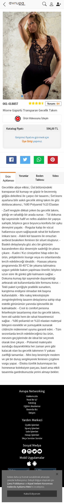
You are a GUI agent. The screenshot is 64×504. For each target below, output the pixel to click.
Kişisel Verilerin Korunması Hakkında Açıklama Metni (30, 485)
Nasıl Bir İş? (32, 399)
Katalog (32, 402)
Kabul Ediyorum (32, 493)
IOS (29, 463)
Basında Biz (32, 409)
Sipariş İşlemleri (32, 428)
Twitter (34, 451)
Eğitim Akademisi (32, 406)
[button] (55, 55)
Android (34, 463)
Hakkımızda (32, 396)
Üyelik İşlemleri (32, 424)
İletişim (32, 412)
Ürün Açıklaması (8, 178)
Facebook (24, 451)
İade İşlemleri (32, 431)
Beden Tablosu (39, 177)
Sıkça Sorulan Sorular (32, 438)
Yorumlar (23, 176)
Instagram (29, 451)
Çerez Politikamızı (16, 483)
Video (55, 176)
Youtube (39, 451)
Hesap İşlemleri (32, 434)
